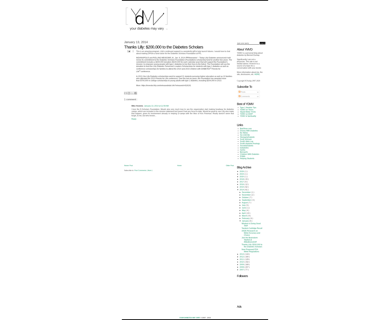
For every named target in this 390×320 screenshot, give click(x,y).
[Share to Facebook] (135, 93)
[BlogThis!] (128, 93)
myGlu (242, 150)
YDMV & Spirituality (248, 116)
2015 (242, 187)
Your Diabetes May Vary (190, 317)
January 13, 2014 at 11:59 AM (156, 106)
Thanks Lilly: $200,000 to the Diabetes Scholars (252, 246)
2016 (242, 184)
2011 (242, 259)
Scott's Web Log (246, 141)
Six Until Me (245, 135)
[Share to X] (132, 93)
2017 (242, 182)
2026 (242, 171)
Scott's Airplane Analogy (250, 143)
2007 (242, 270)
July (244, 205)
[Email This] (125, 93)
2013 (242, 254)
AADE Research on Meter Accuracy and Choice (251, 233)
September (247, 200)
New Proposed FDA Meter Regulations (250, 250)
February (246, 218)
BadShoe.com (246, 129)
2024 (242, 174)
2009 (242, 264)
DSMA (242, 156)
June (244, 208)
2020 (242, 177)
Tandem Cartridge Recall (252, 228)
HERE (257, 74)
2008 (242, 267)
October (245, 197)
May (244, 210)
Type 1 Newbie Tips (248, 108)
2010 (242, 262)
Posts (242, 92)
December (246, 192)
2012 (242, 257)
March (245, 216)
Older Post (230, 165)
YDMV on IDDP (246, 114)
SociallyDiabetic (246, 146)
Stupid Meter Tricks (248, 112)
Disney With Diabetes (249, 131)
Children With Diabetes (249, 154)
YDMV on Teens (246, 110)
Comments (245, 96)
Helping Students (247, 158)
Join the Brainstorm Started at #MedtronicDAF (250, 240)
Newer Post (128, 165)
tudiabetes (244, 148)
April (244, 213)
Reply (133, 119)
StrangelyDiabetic (247, 137)
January (245, 221)
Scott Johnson (246, 139)
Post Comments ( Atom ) (143, 170)
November (246, 195)
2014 (242, 190)
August (245, 203)
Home (179, 165)
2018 (242, 179)
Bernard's (244, 152)
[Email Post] (128, 51)
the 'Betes (244, 133)
